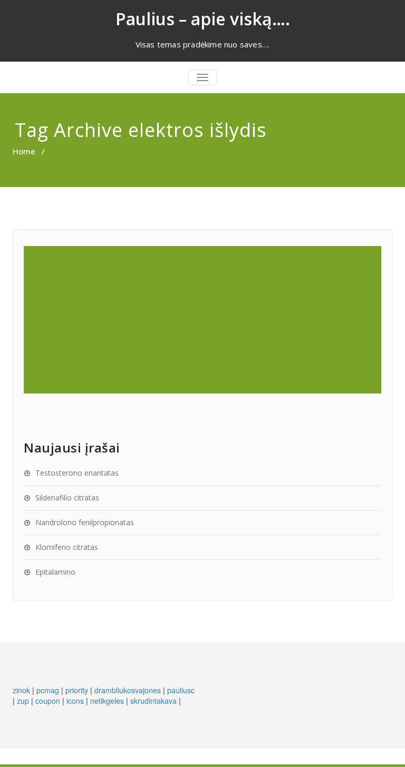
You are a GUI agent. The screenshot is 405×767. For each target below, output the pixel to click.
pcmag (47, 690)
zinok (21, 690)
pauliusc (181, 690)
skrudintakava (153, 700)
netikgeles (107, 700)
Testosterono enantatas (77, 473)
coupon (47, 700)
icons (75, 700)
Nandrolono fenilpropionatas (84, 522)
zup (23, 700)
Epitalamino (55, 572)
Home (24, 151)
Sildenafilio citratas (67, 498)
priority (76, 690)
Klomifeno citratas (66, 547)
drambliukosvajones (127, 690)
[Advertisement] (204, 320)
